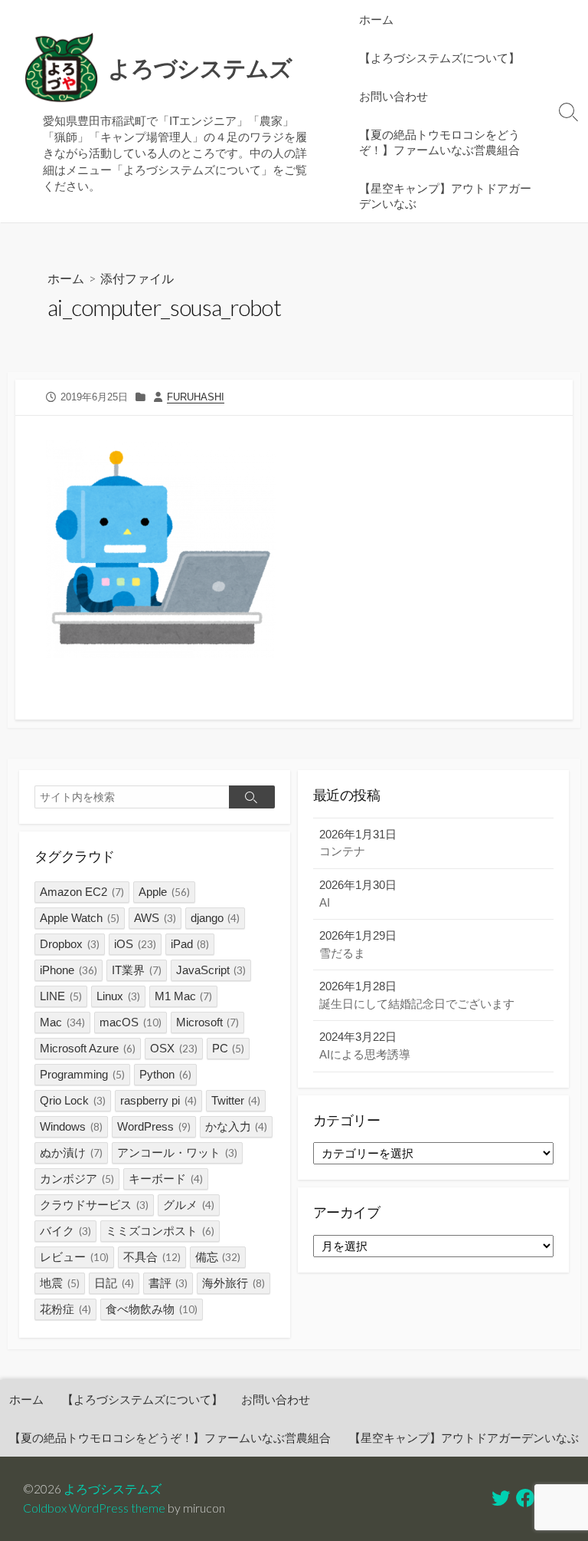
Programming (82, 1074)
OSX (174, 1048)
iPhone (68, 969)
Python (165, 1074)
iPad (190, 943)
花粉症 (65, 1308)
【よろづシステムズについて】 (439, 57)
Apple (164, 891)
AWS (155, 917)
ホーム (376, 19)
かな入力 (236, 1126)
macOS (131, 1022)
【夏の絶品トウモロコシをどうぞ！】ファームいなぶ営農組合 (439, 141)
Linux (118, 996)
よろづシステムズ (113, 1489)
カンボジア (77, 1178)
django (215, 917)
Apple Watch (79, 917)
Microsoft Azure (88, 1048)
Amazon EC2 (82, 891)
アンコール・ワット (177, 1152)
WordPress (154, 1126)
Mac (62, 1022)
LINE (61, 996)
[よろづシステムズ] (61, 68)
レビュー (74, 1256)
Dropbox (70, 943)
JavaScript (211, 969)
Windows (71, 1126)
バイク (65, 1230)
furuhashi (195, 397)
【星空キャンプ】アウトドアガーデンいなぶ (445, 195)
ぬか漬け (71, 1152)
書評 (168, 1282)
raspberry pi (158, 1100)
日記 (114, 1282)
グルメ (188, 1204)
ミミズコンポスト (160, 1230)
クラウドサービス (94, 1204)
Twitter (236, 1100)
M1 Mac (184, 996)
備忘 (218, 1256)
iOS (135, 943)
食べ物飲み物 (152, 1308)
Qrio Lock (73, 1100)
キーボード (166, 1178)
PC (228, 1048)
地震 (60, 1282)
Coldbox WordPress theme (94, 1508)
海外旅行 (233, 1282)
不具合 (152, 1256)
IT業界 (137, 969)
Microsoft (208, 1022)
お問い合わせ (393, 96)
